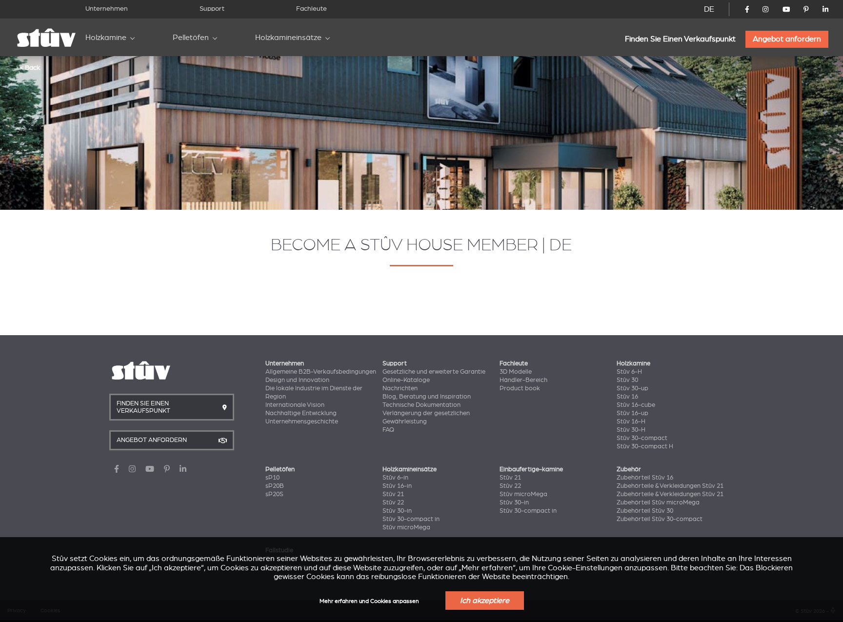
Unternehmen (106, 8)
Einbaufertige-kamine (531, 469)
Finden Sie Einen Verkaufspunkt (680, 39)
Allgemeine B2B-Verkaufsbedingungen (320, 371)
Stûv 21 (393, 494)
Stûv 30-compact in (411, 519)
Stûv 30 (627, 380)
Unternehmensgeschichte (301, 421)
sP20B (274, 485)
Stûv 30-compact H (645, 446)
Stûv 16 (627, 396)
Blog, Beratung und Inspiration (426, 396)
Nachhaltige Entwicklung (301, 413)
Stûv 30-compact (642, 438)
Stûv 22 (393, 502)
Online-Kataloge (406, 380)
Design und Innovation (297, 380)
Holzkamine (105, 37)
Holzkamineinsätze (288, 37)
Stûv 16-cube (636, 404)
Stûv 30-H (631, 429)
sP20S (274, 494)
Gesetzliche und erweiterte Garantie (433, 371)
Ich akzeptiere (484, 600)
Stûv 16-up (632, 413)
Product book (520, 388)
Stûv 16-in (397, 485)
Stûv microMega (406, 527)
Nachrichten (400, 388)
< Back (30, 67)
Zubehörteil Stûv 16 (645, 477)
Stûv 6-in (395, 477)
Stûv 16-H (631, 421)
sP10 (272, 477)
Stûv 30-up (632, 388)
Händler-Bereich (523, 380)
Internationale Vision (294, 404)
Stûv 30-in (397, 510)
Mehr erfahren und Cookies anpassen (369, 601)
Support (212, 8)
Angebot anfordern (787, 39)
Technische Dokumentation (421, 404)
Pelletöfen (191, 37)
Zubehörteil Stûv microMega (658, 502)
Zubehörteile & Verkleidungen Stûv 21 (670, 485)
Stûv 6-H (629, 371)
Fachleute (311, 8)
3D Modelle (516, 371)
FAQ (388, 429)
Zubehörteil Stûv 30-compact (659, 519)
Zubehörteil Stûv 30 (645, 510)
